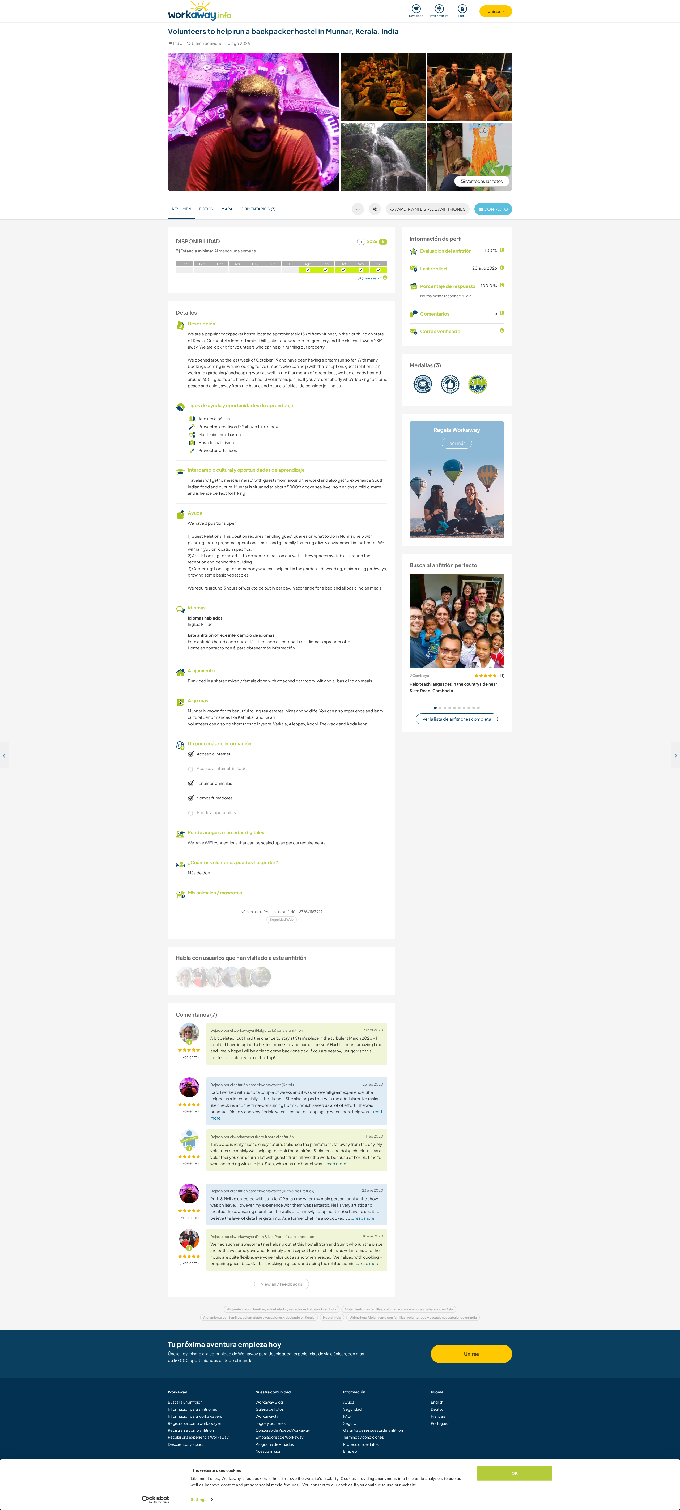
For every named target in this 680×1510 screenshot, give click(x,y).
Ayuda (348, 1402)
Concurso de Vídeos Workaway (283, 1430)
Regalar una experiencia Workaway (198, 1437)
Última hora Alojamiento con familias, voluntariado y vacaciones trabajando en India (413, 1317)
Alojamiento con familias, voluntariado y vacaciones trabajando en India (281, 1309)
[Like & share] (375, 209)
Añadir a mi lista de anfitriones (429, 209)
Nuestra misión (268, 1451)
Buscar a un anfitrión (185, 1402)
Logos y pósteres (271, 1423)
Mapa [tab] (226, 208)
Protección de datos (361, 1444)
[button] (435, 708)
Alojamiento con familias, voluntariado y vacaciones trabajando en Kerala (258, 1317)
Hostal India (332, 1317)
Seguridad (352, 1409)
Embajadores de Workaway (280, 1437)
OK (515, 1473)
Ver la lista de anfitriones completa (457, 719)
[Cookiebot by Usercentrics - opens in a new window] (155, 1500)
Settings (198, 1499)
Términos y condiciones (363, 1437)
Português (440, 1423)
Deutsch (438, 1409)
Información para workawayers (195, 1416)
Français (438, 1416)
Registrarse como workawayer (194, 1423)
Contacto (495, 209)
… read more (334, 1163)
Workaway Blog (269, 1402)
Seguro (349, 1423)
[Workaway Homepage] (200, 9)
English (437, 1402)
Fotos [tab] (206, 208)
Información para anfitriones (192, 1409)
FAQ (347, 1416)
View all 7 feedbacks (281, 1284)
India (177, 43)
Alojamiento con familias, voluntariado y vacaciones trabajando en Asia (399, 1309)
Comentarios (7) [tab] (257, 208)
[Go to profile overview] (281, 976)
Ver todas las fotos (484, 181)
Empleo (350, 1451)
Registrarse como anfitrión (191, 1430)
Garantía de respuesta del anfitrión (373, 1430)
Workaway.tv (267, 1416)
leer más (456, 443)
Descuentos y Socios (186, 1444)
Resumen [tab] (181, 208)
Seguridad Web (282, 920)
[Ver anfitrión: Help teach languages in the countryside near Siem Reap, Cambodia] (457, 621)
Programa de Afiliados (275, 1444)
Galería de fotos (270, 1409)
